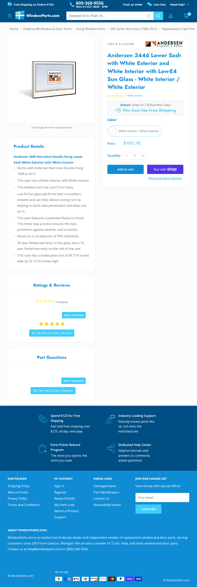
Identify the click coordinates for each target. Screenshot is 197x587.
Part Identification (106, 492)
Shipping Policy (19, 486)
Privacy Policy (17, 498)
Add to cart (125, 169)
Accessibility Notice (107, 505)
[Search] (158, 16)
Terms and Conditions (24, 505)
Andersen (164, 44)
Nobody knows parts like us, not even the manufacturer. (136, 426)
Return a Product (66, 511)
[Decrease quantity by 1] (127, 155)
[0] (186, 15)
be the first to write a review (51, 333)
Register (60, 492)
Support (60, 517)
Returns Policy (18, 492)
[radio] (134, 131)
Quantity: (114, 155)
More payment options (165, 178)
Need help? (177, 4)
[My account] (171, 16)
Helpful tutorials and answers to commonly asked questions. (134, 455)
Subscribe (148, 509)
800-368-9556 (90, 3)
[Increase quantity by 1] (143, 155)
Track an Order (133, 4)
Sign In (59, 486)
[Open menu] (10, 15)
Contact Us (101, 498)
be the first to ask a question (53, 390)
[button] (187, 577)
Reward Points (64, 498)
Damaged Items (104, 486)
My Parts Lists (64, 505)
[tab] (74, 315)
